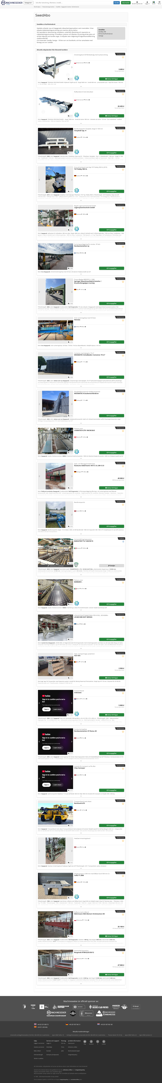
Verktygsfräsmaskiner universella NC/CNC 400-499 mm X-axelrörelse (86, 1035)
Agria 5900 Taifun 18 (58, 1035)
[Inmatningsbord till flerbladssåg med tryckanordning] (55, 67)
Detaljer (112, 566)
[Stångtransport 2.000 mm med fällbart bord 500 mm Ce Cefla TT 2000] (55, 886)
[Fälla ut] (81, 86)
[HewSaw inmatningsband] (55, 851)
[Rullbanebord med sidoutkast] (55, 104)
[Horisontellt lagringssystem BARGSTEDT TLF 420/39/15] (55, 551)
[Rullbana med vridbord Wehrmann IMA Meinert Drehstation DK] (55, 924)
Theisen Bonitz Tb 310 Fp (115, 1035)
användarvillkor (75, 1079)
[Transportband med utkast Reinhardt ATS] (55, 814)
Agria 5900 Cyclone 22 (145, 1035)
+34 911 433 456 (42, 1027)
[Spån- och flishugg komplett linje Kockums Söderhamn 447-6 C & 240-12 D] (55, 476)
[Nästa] (71, 67)
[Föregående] (39, 67)
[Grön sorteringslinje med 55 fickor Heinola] (55, 330)
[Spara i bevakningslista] (123, 57)
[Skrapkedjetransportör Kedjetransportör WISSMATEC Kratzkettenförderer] (55, 404)
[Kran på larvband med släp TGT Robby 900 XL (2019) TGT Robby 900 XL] (55, 179)
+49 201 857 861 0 (74, 1024)
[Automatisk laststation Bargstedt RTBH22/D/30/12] (55, 963)
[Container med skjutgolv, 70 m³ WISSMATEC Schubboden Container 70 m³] (55, 365)
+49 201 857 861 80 (106, 1024)
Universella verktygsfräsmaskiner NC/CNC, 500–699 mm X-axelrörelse (29, 1035)
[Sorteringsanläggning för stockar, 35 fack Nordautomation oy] (55, 256)
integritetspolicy (64, 1079)
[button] (159, 2)
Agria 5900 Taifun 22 (131, 1035)
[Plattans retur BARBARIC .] (55, 592)
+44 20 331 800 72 (43, 1024)
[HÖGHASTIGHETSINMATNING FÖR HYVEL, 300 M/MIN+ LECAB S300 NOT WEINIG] (55, 628)
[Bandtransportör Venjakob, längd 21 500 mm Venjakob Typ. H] (55, 141)
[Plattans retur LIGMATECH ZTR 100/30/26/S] (55, 441)
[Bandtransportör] (55, 514)
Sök (117, 3)
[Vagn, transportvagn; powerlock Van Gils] (55, 666)
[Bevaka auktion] (123, 542)
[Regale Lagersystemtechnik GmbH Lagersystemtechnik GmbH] (55, 218)
